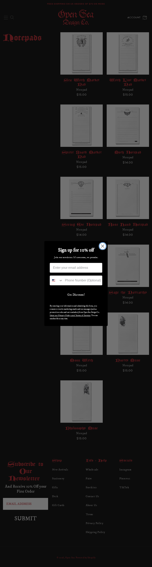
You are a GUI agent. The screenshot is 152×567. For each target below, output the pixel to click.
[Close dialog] (102, 246)
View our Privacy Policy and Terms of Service (70, 315)
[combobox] (56, 280)
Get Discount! (76, 295)
